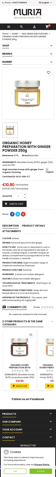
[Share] (12, 214)
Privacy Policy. (42, 464)
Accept (40, 471)
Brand (25, 155)
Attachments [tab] (11, 231)
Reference (7, 155)
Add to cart (14, 204)
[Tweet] (17, 214)
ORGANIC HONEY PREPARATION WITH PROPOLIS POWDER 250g (20, 367)
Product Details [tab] (33, 225)
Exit (15, 471)
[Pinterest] (23, 214)
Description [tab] (10, 225)
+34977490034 (19, 2)
